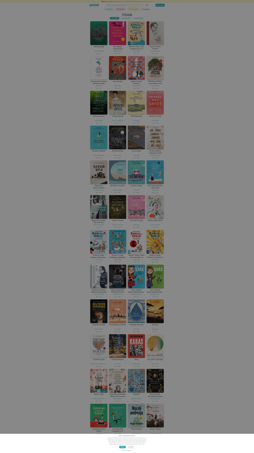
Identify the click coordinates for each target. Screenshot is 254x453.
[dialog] (127, 443)
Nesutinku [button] (130, 447)
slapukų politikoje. (141, 444)
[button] (127, 450)
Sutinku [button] (122, 447)
